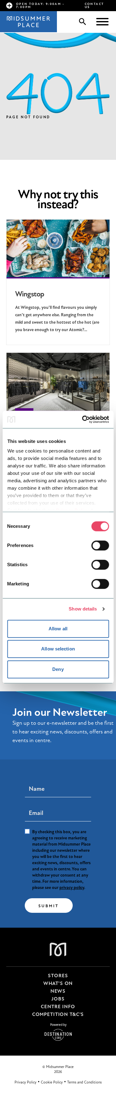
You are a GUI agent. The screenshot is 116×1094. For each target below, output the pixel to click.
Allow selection (58, 648)
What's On (58, 983)
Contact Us (94, 5)
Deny (57, 669)
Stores (58, 976)
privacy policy (71, 887)
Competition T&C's (58, 1014)
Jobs (57, 999)
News (58, 991)
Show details (83, 608)
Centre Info (58, 1007)
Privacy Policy (26, 1082)
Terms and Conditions (84, 1082)
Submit (48, 906)
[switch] (100, 545)
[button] (102, 22)
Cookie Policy (52, 1082)
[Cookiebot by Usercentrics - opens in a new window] (82, 419)
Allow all (58, 628)
